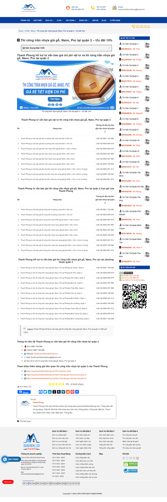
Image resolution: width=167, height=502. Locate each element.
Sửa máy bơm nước (106, 438)
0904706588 (126, 145)
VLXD (59, 20)
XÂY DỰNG (70, 20)
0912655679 (126, 60)
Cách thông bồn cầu (83, 457)
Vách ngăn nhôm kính (83, 448)
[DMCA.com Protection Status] (126, 273)
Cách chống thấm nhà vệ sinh (86, 477)
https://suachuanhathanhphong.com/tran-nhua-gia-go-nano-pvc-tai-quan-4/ (56, 378)
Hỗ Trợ (25, 483)
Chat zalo (8, 482)
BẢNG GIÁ (83, 20)
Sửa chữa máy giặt (106, 441)
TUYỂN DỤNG (115, 20)
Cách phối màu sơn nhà (84, 461)
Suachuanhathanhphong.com (46, 353)
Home (21, 31)
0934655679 (126, 262)
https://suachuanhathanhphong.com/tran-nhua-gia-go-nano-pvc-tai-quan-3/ (56, 374)
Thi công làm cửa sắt (130, 438)
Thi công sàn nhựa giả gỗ (132, 448)
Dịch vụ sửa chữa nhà (60, 438)
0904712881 (126, 181)
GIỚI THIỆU (37, 20)
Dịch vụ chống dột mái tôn (61, 448)
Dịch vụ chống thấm (59, 435)
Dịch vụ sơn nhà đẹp (59, 441)
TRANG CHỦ (25, 20)
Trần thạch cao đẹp (82, 438)
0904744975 (126, 92)
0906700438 (126, 70)
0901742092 (126, 156)
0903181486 (126, 135)
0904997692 (126, 220)
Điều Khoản (40, 483)
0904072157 (126, 167)
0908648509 (126, 113)
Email (120, 7)
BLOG (104, 20)
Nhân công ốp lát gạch (131, 441)
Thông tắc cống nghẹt (107, 448)
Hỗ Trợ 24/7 (101, 7)
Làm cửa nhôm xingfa (83, 445)
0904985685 (126, 248)
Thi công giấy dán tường (131, 445)
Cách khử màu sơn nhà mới (86, 471)
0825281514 (126, 103)
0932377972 (126, 81)
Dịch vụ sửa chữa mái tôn (61, 445)
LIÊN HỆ (95, 20)
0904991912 (126, 49)
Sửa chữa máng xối (83, 435)
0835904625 (126, 206)
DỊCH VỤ (48, 20)
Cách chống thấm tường (84, 464)
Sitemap (54, 483)
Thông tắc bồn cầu (105, 445)
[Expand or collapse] (109, 48)
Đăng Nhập (61, 483)
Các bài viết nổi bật (72, 483)
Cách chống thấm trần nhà (85, 467)
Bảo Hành (32, 483)
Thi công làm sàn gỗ (130, 435)
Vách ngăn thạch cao (83, 441)
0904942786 (126, 192)
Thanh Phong (38, 402)
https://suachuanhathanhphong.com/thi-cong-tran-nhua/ (49, 371)
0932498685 (126, 124)
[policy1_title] (68, 8)
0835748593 (126, 234)
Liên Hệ (47, 483)
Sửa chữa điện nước (106, 435)
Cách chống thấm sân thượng (86, 474)
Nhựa (33, 31)
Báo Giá (75, 7)
